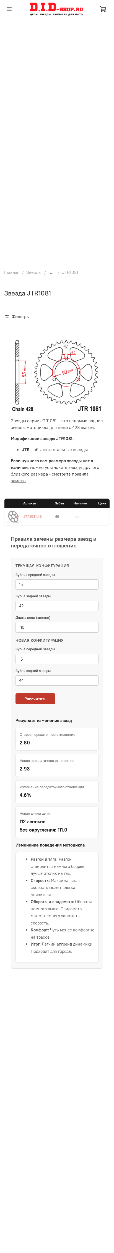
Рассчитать (35, 698)
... (51, 272)
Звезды (34, 272)
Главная (11, 272)
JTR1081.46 (32, 516)
